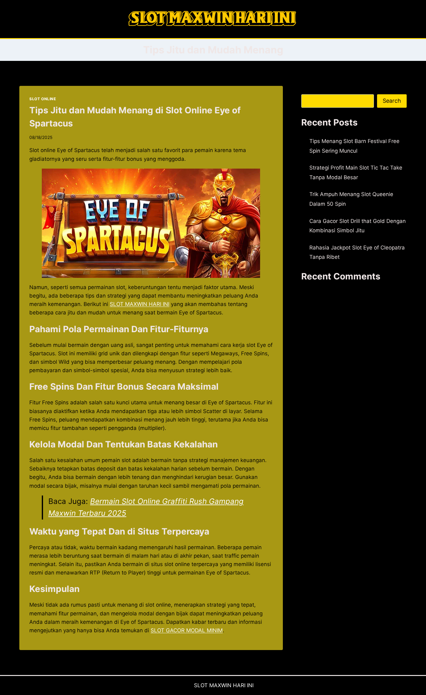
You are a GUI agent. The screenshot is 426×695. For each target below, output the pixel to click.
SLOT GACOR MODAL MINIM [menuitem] (187, 630)
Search (310, 90)
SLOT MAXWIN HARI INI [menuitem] (139, 304)
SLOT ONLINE (42, 98)
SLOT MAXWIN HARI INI (224, 685)
